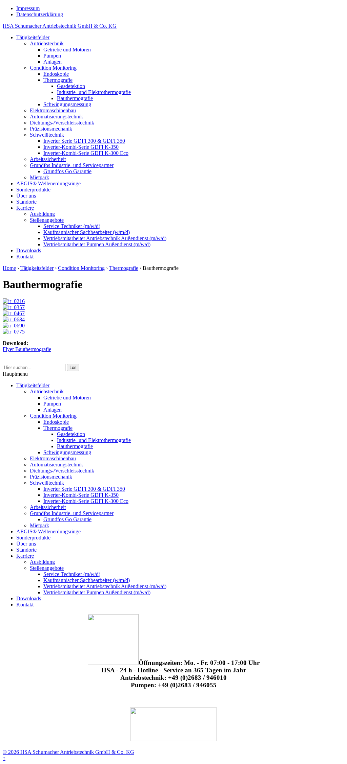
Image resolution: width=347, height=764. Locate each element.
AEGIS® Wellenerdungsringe (48, 183)
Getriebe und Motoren (67, 49)
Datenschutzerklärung (39, 14)
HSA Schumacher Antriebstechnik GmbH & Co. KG (60, 26)
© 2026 (11, 752)
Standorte (26, 202)
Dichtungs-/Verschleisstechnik (62, 122)
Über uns (26, 196)
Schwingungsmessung (67, 104)
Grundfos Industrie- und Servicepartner (72, 165)
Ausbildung (42, 214)
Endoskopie (56, 74)
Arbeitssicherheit (48, 159)
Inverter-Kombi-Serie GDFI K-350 (81, 147)
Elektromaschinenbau (53, 110)
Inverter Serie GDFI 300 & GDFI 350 (84, 141)
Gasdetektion (71, 86)
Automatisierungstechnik (56, 116)
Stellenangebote (47, 220)
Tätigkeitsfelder (32, 37)
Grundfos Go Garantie (67, 171)
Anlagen (52, 62)
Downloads (28, 250)
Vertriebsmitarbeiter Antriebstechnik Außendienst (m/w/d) (104, 238)
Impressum (28, 8)
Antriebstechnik (47, 43)
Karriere (25, 208)
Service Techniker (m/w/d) (71, 226)
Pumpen (52, 56)
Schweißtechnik (47, 135)
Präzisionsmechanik (51, 129)
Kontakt (25, 256)
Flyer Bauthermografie (27, 349)
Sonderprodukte (33, 189)
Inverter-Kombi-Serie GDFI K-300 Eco (85, 153)
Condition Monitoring (53, 68)
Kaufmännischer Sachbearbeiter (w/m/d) (86, 232)
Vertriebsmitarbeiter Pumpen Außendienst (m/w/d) (96, 244)
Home (9, 268)
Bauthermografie (75, 98)
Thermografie (58, 80)
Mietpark (39, 177)
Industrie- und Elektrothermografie (94, 92)
